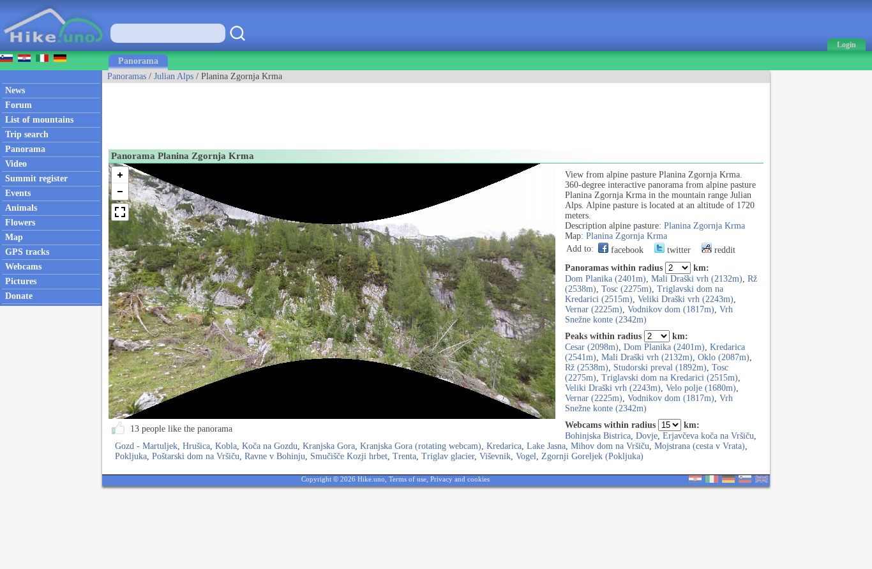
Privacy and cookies (460, 479)
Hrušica (196, 446)
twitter (678, 250)
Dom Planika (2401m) (605, 279)
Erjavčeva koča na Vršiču (708, 436)
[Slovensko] (745, 480)
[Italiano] (711, 480)
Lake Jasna (546, 446)
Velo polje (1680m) (701, 388)
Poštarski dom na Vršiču (195, 456)
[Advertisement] (334, 111)
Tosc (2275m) (626, 289)
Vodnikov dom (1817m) (671, 309)
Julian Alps (173, 76)
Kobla (226, 446)
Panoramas (126, 76)
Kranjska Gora (329, 446)
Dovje (647, 436)
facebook (625, 250)
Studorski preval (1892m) (660, 367)
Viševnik (495, 456)
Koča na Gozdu (269, 446)
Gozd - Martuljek (146, 446)
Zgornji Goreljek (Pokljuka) (592, 456)
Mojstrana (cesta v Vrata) (699, 446)
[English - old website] (761, 480)
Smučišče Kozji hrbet (348, 456)
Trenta (404, 456)
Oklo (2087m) (723, 357)
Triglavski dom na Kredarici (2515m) (669, 378)
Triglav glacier (447, 456)
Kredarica (504, 446)
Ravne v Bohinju (274, 456)
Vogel (526, 456)
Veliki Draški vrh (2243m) (685, 299)
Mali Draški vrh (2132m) (696, 279)
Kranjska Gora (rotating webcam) (420, 446)
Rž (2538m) (586, 367)
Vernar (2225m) (593, 309)
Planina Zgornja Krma (704, 226)
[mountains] (54, 48)
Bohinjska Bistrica (598, 436)
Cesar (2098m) (592, 347)
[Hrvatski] (695, 480)
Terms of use (407, 479)
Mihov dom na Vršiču (610, 446)
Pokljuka (131, 456)
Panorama (138, 61)
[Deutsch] (728, 480)
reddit (723, 250)
